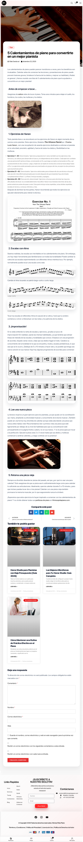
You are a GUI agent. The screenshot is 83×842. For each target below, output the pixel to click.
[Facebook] (35, 817)
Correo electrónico (15, 717)
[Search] (72, 3)
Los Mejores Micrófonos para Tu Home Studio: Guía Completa (58, 573)
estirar (20, 94)
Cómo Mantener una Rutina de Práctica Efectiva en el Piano (24, 643)
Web (9, 726)
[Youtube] (47, 817)
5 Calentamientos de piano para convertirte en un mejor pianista (40, 54)
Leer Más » (14, 586)
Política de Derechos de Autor (64, 827)
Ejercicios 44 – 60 (13, 179)
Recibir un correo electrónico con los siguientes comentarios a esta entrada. (36, 746)
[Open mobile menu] (80, 3)
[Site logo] (4, 3)
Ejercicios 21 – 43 (13, 171)
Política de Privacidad (34, 827)
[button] (31, 512)
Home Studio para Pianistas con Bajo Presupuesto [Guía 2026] (24, 573)
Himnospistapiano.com (61, 500)
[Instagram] (41, 817)
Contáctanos (67, 789)
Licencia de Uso (47, 827)
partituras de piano (42, 500)
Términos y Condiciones (17, 827)
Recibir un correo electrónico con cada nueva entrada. (27, 754)
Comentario (12, 683)
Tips (11, 47)
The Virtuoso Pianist (53, 142)
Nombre (11, 707)
